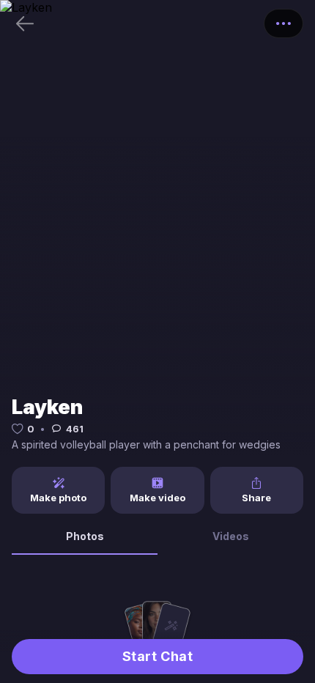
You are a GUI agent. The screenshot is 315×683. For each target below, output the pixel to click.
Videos (230, 536)
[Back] (25, 23)
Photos (85, 536)
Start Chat (157, 656)
